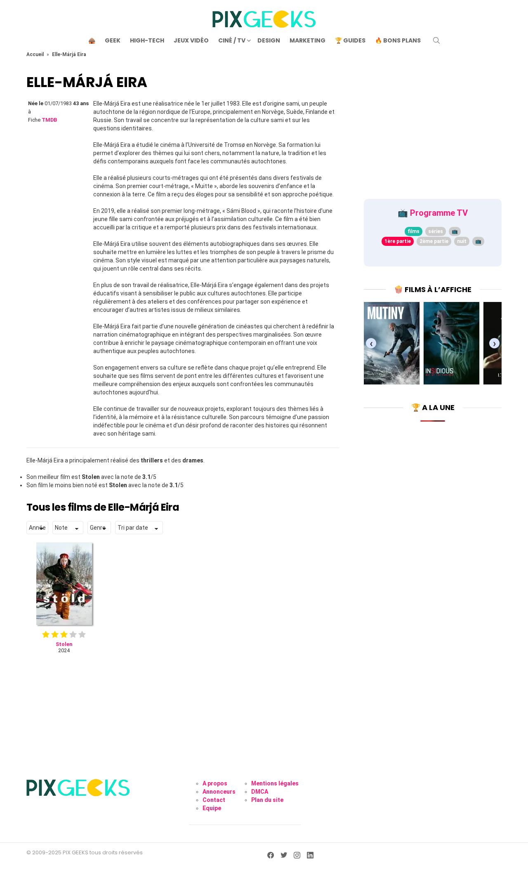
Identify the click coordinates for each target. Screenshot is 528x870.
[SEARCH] (436, 40)
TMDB (49, 120)
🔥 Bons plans (398, 40)
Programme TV (439, 213)
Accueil (35, 54)
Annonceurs (219, 791)
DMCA (259, 791)
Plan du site (267, 800)
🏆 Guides (350, 40)
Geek (112, 40)
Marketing (307, 40)
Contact (214, 800)
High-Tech (147, 40)
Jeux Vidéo (191, 40)
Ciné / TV (231, 40)
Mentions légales (275, 783)
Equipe (212, 808)
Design (268, 40)
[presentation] (371, 343)
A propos (215, 783)
